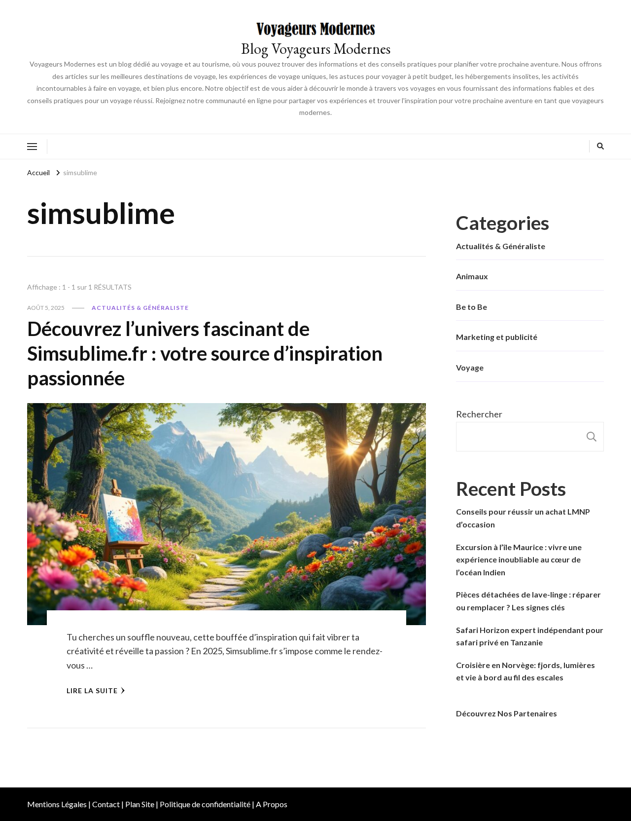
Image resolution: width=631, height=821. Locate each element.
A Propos (271, 804)
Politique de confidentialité (205, 804)
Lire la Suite (92, 690)
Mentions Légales (57, 804)
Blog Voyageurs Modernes (315, 48)
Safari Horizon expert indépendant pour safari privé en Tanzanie (529, 636)
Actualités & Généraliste (140, 307)
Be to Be (471, 306)
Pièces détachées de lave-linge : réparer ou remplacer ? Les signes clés (528, 601)
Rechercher (479, 414)
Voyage (470, 367)
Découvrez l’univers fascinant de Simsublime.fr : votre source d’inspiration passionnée (205, 353)
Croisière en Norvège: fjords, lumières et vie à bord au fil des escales (525, 671)
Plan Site (139, 804)
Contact (106, 804)
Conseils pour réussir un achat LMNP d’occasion (523, 518)
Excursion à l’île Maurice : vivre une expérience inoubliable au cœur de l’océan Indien (519, 559)
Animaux (472, 276)
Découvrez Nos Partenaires (506, 713)
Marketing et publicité (496, 336)
